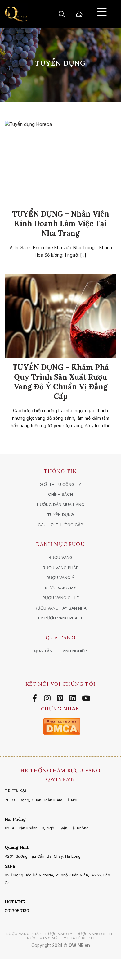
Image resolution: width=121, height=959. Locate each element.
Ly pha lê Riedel (78, 938)
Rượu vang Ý (58, 934)
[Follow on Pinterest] (60, 698)
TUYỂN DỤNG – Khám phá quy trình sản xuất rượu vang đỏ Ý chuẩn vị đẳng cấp (60, 382)
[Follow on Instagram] (48, 698)
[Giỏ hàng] (79, 14)
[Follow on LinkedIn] (73, 698)
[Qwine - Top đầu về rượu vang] (16, 14)
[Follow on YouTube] (86, 698)
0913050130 (17, 910)
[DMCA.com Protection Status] (61, 726)
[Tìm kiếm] (62, 14)
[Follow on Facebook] (35, 698)
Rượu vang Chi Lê (95, 934)
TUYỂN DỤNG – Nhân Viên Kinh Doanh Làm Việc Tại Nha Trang (60, 223)
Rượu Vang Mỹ (42, 938)
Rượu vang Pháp (24, 934)
